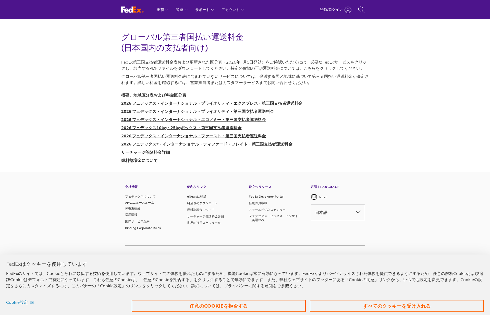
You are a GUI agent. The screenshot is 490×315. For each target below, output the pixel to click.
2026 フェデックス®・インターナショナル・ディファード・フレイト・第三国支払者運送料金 (206, 144)
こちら (309, 68)
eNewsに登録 (196, 196)
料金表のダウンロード (202, 203)
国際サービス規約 (137, 221)
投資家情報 (132, 209)
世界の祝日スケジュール (204, 223)
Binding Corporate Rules (143, 228)
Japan (322, 197)
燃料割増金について (201, 210)
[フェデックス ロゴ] (137, 9)
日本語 (321, 212)
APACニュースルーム (139, 202)
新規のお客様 (258, 203)
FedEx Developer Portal (266, 196)
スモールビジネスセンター (267, 210)
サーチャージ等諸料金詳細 (205, 216)
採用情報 (131, 214)
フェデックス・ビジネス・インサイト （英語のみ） (275, 218)
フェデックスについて (140, 196)
